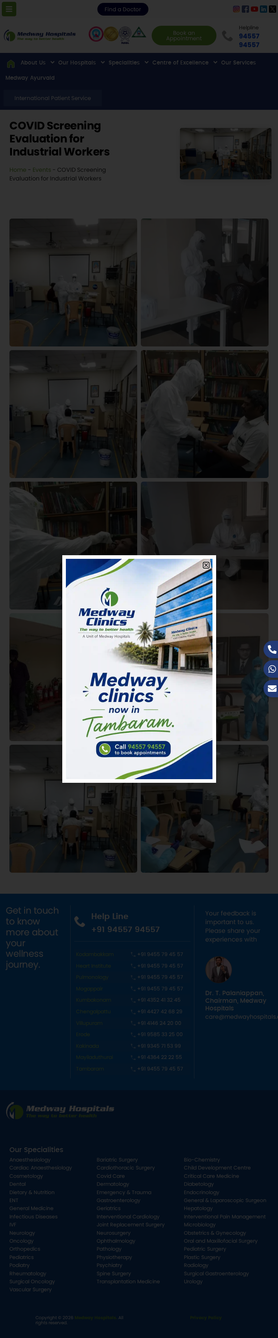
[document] (139, 669)
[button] (206, 565)
